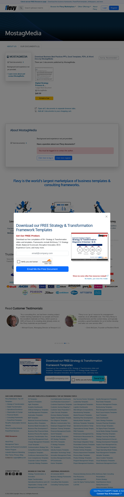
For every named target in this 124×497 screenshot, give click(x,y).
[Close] (106, 216)
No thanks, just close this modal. (96, 279)
